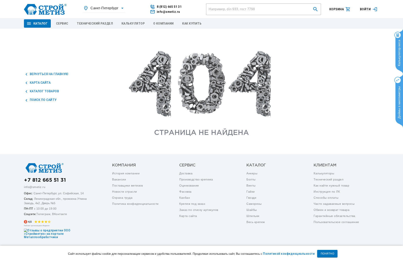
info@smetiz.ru (34, 187)
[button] (315, 9)
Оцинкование (189, 185)
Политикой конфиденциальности (289, 253)
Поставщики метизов (127, 185)
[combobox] (104, 8)
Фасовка (185, 191)
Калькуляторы (324, 173)
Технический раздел (328, 179)
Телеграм (43, 214)
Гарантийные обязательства (334, 216)
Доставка (185, 173)
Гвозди (251, 197)
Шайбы (251, 209)
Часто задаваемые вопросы (334, 203)
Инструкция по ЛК (327, 191)
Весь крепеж (255, 222)
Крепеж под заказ (192, 203)
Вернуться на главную (48, 74)
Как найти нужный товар (331, 185)
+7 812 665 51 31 (45, 180)
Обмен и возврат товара (331, 209)
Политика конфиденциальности (135, 203)
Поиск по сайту (43, 100)
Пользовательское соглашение (336, 222)
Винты (251, 185)
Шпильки (252, 216)
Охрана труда (122, 197)
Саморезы (254, 203)
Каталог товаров (44, 91)
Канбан (184, 197)
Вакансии (119, 179)
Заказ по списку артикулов (198, 209)
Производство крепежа (196, 179)
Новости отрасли (124, 191)
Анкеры (251, 173)
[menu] (62, 23)
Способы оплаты (326, 197)
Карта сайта (40, 82)
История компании (126, 173)
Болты (251, 179)
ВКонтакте (59, 214)
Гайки (250, 191)
